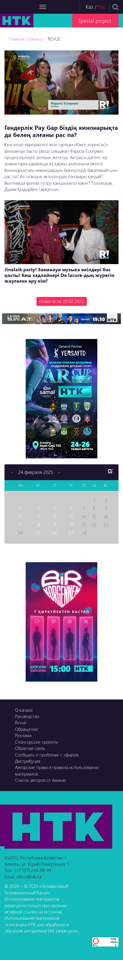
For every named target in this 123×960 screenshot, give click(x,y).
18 (38, 524)
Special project (94, 20)
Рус (101, 6)
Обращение (26, 729)
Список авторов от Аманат (40, 780)
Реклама (23, 735)
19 (54, 524)
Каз (89, 6)
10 (20, 516)
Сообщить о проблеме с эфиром (47, 755)
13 (71, 516)
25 (38, 533)
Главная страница (26, 39)
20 (71, 524)
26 (54, 533)
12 (54, 516)
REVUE (54, 39)
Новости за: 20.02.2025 (61, 301)
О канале (24, 710)
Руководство (27, 716)
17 (20, 524)
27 (71, 533)
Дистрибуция (27, 761)
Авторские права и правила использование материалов (57, 770)
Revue (21, 722)
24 (20, 533)
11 (38, 516)
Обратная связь (30, 748)
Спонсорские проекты (36, 742)
